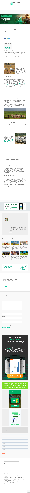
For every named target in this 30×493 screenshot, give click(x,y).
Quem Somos (10, 7)
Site (3, 320)
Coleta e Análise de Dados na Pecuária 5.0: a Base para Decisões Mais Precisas (14, 475)
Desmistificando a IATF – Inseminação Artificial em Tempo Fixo (23, 247)
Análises (6, 465)
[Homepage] (15, 3)
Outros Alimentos (7, 46)
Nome (4, 312)
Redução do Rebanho (7, 48)
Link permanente (12, 280)
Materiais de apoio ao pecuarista (17, 7)
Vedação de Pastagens (7, 45)
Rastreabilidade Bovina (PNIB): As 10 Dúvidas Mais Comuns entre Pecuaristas (14, 477)
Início (7, 7)
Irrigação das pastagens (7, 47)
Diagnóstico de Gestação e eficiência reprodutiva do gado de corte (6, 247)
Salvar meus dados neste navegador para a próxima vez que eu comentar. (12, 325)
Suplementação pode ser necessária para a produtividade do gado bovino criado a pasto (21, 267)
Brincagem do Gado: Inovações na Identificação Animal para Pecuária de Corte (15, 483)
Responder (6, 286)
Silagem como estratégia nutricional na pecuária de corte (23, 257)
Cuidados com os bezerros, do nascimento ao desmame (8, 266)
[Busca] (23, 7)
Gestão (6, 466)
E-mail (4, 316)
